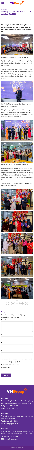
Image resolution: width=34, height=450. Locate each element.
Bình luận (4, 320)
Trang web (4, 351)
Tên (2, 335)
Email (3, 343)
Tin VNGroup (4, 9)
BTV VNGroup (21, 19)
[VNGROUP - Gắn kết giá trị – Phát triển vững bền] (17, 3)
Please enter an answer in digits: (10, 365)
